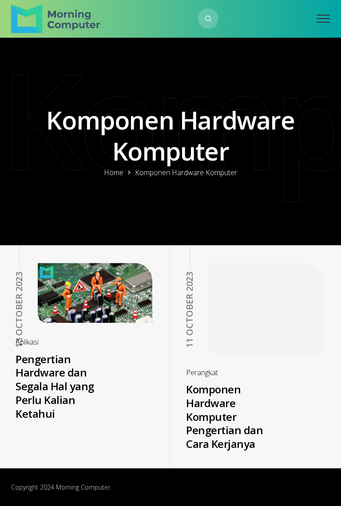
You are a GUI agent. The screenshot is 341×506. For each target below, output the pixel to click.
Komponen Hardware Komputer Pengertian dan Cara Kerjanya (224, 416)
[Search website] (208, 18)
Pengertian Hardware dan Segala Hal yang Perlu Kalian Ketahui (55, 386)
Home (113, 172)
